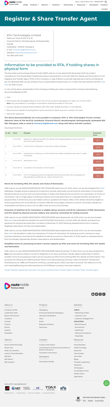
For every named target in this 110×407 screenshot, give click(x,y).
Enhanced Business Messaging (51, 313)
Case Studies (79, 353)
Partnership (68, 5)
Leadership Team (11, 313)
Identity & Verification (47, 316)
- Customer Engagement (83, 319)
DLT (91, 1)
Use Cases (78, 356)
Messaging (43, 310)
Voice (41, 319)
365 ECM (8, 356)
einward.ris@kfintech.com (24, 50)
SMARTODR (99, 1)
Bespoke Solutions (46, 324)
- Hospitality (78, 336)
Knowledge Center (81, 371)
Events (7, 327)
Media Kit (77, 351)
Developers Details (46, 362)
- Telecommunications (82, 333)
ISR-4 (98, 176)
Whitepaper (78, 368)
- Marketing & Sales (81, 313)
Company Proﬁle (11, 310)
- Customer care (80, 316)
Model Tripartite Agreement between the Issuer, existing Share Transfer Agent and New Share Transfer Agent (51, 270)
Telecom (44, 5)
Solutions (55, 5)
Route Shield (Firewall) (13, 345)
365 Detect (9, 359)
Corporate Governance (48, 353)
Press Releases (79, 345)
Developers (93, 5)
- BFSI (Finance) (80, 324)
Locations (8, 319)
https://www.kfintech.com (26, 53)
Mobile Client (79, 374)
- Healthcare (78, 330)
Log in (77, 1)
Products (33, 5)
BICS (84, 400)
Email (41, 321)
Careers (7, 324)
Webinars (77, 365)
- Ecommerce (79, 327)
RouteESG (8, 333)
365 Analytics (10, 362)
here (102, 188)
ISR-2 (98, 147)
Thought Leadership (82, 362)
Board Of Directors (12, 316)
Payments (43, 327)
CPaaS (25, 5)
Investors (104, 5)
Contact (105, 9)
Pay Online (85, 1)
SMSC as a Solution (12, 351)
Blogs (76, 359)
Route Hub (9, 348)
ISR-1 (98, 140)
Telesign (90, 400)
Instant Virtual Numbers (14, 353)
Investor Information (47, 345)
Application (78, 376)
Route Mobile (99, 400)
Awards (7, 330)
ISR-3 (98, 154)
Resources (81, 5)
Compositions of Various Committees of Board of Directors (54, 349)
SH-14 (98, 169)
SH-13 (98, 162)
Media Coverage (80, 348)
